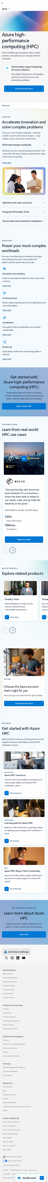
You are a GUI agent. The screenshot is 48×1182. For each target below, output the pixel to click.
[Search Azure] (2, 3)
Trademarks (6, 1174)
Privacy (25, 1170)
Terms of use (33, 1170)
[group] (24, 493)
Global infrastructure (9, 982)
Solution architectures (10, 1048)
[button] (24, 105)
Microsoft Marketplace (10, 1071)
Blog (4, 1091)
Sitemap (5, 1170)
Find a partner (7, 1075)
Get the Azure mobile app (18, 952)
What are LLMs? (8, 1142)
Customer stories (8, 997)
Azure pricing (7, 1013)
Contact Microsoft (15, 1170)
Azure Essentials (8, 993)
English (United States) (14, 1157)
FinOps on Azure (8, 1025)
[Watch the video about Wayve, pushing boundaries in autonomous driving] (24, 458)
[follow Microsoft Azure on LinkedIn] (18, 957)
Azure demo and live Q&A (11, 1056)
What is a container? (9, 1146)
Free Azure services (9, 1017)
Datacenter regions (9, 985)
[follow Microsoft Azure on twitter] (7, 957)
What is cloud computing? (11, 1122)
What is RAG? (7, 1150)
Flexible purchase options (11, 1021)
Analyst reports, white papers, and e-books (17, 1106)
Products (6, 1009)
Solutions (6, 1040)
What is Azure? (7, 974)
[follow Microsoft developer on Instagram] (13, 957)
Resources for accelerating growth (14, 1044)
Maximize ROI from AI (10, 1029)
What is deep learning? (10, 1134)
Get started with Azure (10, 978)
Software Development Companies (14, 1067)
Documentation (8, 1087)
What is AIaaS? (7, 1138)
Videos (5, 1110)
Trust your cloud (8, 989)
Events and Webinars (9, 1102)
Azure (5, 9)
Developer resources (9, 1095)
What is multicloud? (9, 1126)
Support (5, 1052)
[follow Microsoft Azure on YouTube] (24, 957)
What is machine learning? (11, 1130)
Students (6, 1098)
